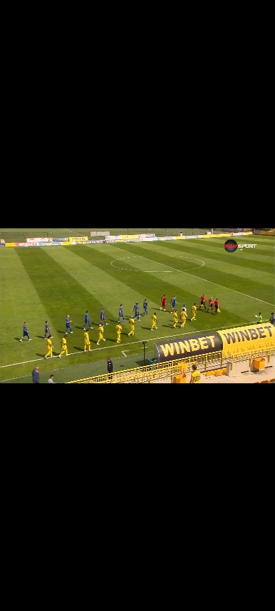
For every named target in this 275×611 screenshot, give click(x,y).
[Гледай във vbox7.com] (250, 593)
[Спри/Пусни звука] (50, 593)
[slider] (21, 575)
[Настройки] (249, 23)
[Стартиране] (22, 593)
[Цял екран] (222, 593)
